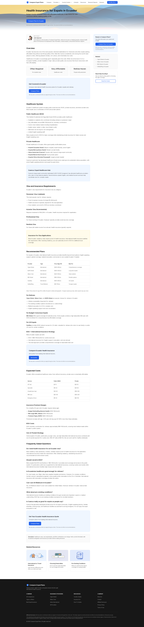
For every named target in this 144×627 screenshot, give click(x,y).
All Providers (53, 604)
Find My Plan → (112, 2)
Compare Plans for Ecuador (36, 21)
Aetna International (54, 602)
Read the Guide (106, 81)
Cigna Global (53, 596)
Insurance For (77, 599)
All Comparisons (30, 596)
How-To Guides (78, 602)
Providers (55, 2)
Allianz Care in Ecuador (103, 61)
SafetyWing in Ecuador (103, 66)
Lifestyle (76, 2)
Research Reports (92, 2)
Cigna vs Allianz (30, 599)
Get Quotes (34, 357)
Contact (99, 599)
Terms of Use (101, 607)
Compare (49, 2)
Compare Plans (35, 91)
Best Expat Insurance (31, 602)
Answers (102, 2)
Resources (83, 2)
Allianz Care (53, 599)
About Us (100, 596)
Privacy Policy (101, 604)
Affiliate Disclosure (102, 602)
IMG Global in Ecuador (102, 64)
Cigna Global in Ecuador (103, 59)
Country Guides (66, 2)
